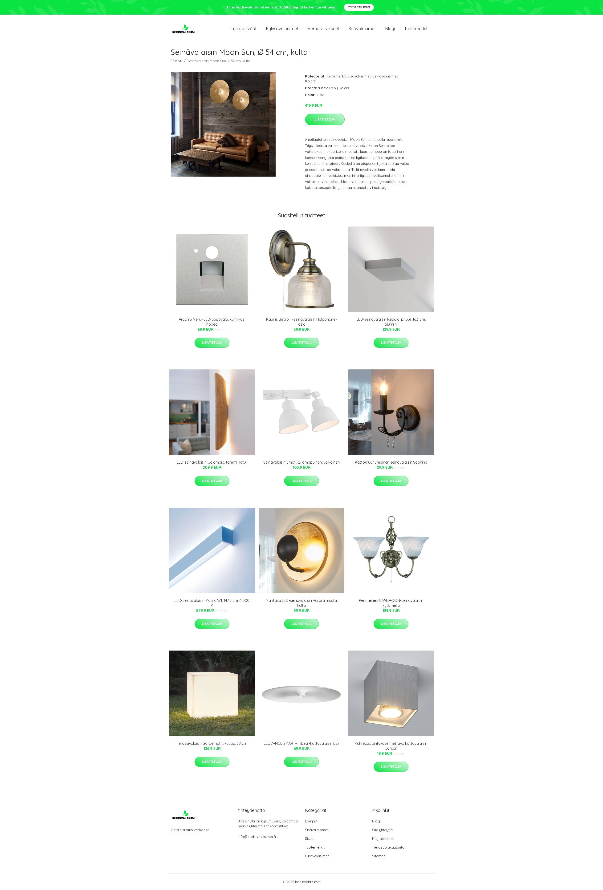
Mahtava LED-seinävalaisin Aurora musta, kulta (302, 603)
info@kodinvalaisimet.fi (257, 836)
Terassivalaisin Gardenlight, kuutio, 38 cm (212, 743)
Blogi (390, 28)
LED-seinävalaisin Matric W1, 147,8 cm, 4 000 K (212, 603)
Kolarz (310, 81)
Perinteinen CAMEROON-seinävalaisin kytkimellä (391, 603)
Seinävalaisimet (385, 76)
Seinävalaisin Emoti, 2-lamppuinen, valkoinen (301, 462)
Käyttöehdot (382, 838)
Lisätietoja (325, 119)
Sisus (309, 838)
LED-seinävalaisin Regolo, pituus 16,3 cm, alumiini (391, 322)
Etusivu (176, 61)
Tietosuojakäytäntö (388, 847)
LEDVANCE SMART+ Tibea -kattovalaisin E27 (301, 743)
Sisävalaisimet (362, 28)
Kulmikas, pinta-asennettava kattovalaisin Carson (391, 746)
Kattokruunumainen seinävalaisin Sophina (391, 462)
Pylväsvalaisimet (282, 28)
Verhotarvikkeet (323, 28)
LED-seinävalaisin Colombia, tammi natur (212, 462)
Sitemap (379, 856)
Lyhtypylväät (244, 28)
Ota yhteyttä (382, 830)
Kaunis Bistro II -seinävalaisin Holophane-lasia (301, 322)
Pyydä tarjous (359, 7)
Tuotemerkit (416, 28)
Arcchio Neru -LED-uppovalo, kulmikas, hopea (212, 322)
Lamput (311, 821)
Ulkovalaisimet (317, 856)
